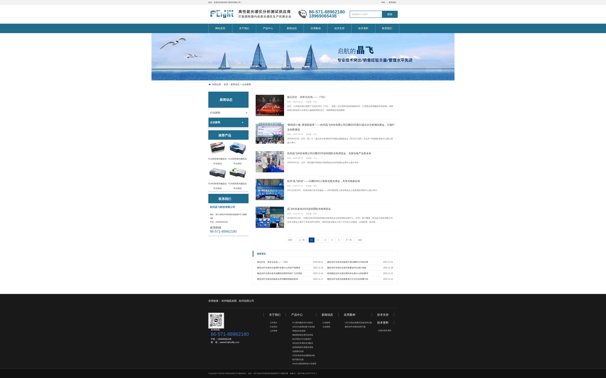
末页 (360, 240)
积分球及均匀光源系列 (301, 339)
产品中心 (268, 28)
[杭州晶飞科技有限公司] (251, 14)
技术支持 (339, 28)
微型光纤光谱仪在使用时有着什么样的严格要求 (278, 268)
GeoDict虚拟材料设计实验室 (304, 364)
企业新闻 (246, 84)
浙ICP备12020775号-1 (307, 373)
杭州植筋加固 (229, 300)
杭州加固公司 (246, 300)
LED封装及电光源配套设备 (303, 355)
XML (383, 2)
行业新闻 (215, 112)
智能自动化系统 (299, 331)
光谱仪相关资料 (384, 330)
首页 (226, 84)
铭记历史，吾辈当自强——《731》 (273, 262)
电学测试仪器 (298, 359)
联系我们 (392, 2)
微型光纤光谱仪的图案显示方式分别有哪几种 (347, 279)
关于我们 (244, 28)
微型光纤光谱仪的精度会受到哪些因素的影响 (277, 279)
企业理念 (273, 327)
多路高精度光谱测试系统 (302, 347)
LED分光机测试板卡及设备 (303, 327)
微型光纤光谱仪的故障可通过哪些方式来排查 (347, 262)
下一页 (349, 240)
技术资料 (363, 28)
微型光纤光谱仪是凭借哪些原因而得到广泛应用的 (279, 273)
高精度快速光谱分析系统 (302, 335)
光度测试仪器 (298, 351)
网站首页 (220, 28)
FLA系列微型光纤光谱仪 (302, 323)
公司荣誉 (273, 331)
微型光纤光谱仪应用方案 (355, 327)
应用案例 (316, 28)
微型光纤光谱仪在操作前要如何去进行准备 (346, 268)
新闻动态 (292, 28)
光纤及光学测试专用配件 (302, 343)
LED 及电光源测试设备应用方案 (358, 323)
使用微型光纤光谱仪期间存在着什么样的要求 (347, 273)
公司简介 (273, 323)
